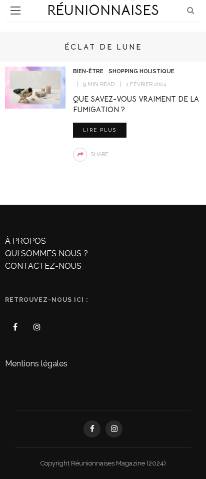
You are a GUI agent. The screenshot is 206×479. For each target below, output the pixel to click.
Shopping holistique (141, 71)
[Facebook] (15, 327)
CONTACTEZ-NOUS (43, 266)
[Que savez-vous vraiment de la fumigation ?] (35, 87)
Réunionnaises (103, 10)
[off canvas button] (15, 11)
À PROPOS (25, 241)
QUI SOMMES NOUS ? (46, 253)
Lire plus (99, 130)
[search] (190, 10)
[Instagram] (37, 327)
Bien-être (88, 71)
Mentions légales (36, 363)
